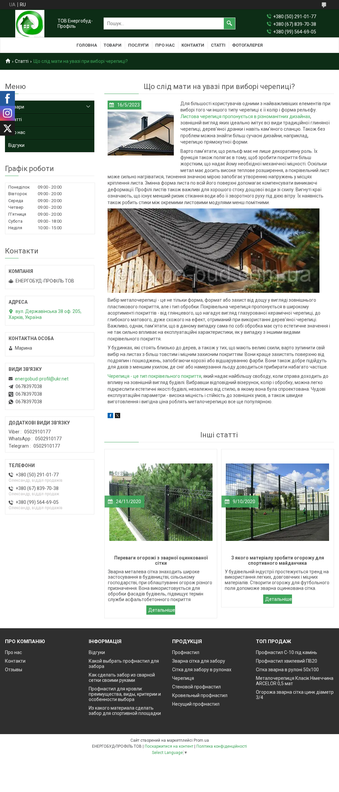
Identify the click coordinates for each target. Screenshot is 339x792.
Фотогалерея (247, 45)
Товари (112, 45)
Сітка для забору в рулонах (201, 669)
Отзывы (13, 669)
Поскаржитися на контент (169, 746)
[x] (117, 416)
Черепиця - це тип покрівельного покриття (154, 376)
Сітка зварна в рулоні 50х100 (287, 669)
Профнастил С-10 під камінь (286, 652)
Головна (86, 45)
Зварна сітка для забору (198, 661)
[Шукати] (229, 23)
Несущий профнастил (195, 704)
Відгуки (16, 145)
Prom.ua (201, 740)
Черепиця (183, 678)
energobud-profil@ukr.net (42, 378)
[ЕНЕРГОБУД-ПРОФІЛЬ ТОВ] (29, 24)
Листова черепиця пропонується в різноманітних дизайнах (245, 116)
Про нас (165, 45)
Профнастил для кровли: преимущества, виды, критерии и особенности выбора (125, 694)
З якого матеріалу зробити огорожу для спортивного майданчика (277, 599)
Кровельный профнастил (199, 695)
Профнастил (185, 652)
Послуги (138, 45)
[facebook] (110, 416)
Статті (218, 45)
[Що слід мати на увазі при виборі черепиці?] (141, 134)
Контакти (192, 45)
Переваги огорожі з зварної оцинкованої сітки (160, 610)
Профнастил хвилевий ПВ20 (286, 661)
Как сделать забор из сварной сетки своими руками (122, 677)
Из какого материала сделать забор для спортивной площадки (125, 710)
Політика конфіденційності (221, 746)
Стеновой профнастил (196, 686)
